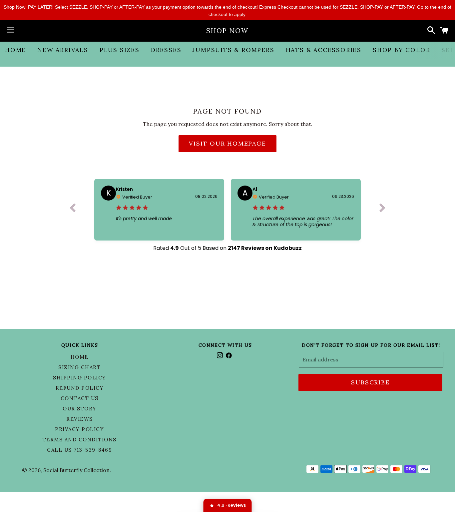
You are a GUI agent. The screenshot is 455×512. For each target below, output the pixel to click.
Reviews (79, 419)
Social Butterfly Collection (76, 470)
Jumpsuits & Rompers (233, 50)
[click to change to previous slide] (72, 209)
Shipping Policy (79, 377)
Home (15, 50)
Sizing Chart (79, 367)
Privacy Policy (79, 429)
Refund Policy (80, 388)
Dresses (166, 50)
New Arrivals (62, 50)
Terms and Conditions (80, 439)
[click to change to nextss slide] (382, 209)
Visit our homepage (227, 143)
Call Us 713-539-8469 (79, 450)
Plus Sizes (120, 50)
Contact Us (80, 398)
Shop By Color (401, 50)
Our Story (80, 408)
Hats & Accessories (323, 50)
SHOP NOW (227, 30)
